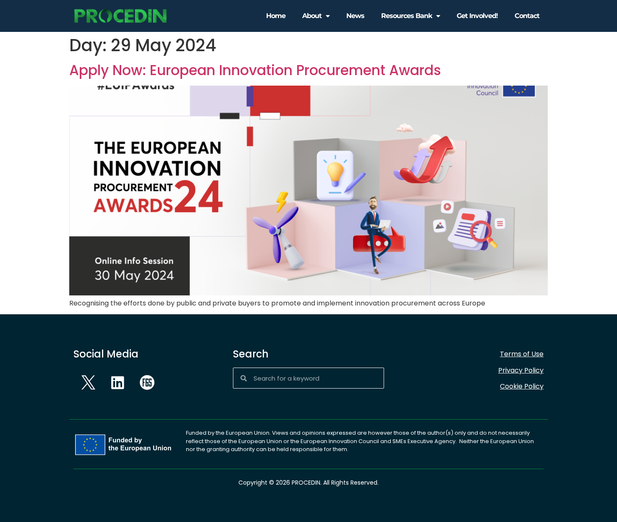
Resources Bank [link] (406, 16)
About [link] (312, 16)
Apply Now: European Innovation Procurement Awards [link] (255, 70)
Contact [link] (527, 16)
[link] (120, 16)
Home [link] (275, 16)
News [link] (355, 16)
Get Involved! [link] (477, 16)
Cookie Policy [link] (522, 386)
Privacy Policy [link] (521, 370)
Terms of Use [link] (522, 354)
